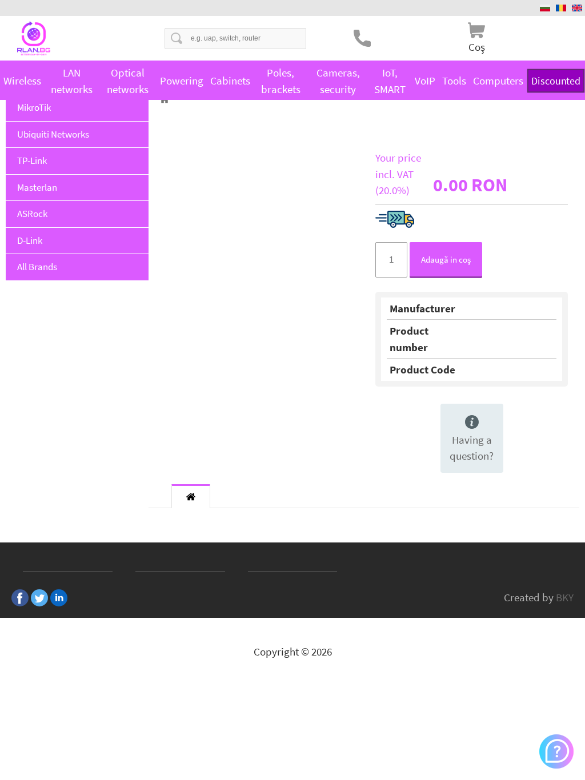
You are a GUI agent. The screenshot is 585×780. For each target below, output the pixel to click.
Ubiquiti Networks (53, 134)
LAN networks (72, 81)
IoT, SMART (390, 81)
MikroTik (34, 107)
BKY (565, 597)
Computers (498, 80)
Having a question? (472, 448)
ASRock (32, 213)
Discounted (556, 80)
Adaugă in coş (446, 259)
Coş (476, 47)
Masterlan (37, 187)
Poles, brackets (280, 81)
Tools (454, 80)
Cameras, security (338, 81)
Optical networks (128, 81)
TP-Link (32, 160)
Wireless (22, 80)
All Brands (37, 266)
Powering (181, 80)
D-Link (29, 240)
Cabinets (230, 80)
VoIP (425, 80)
